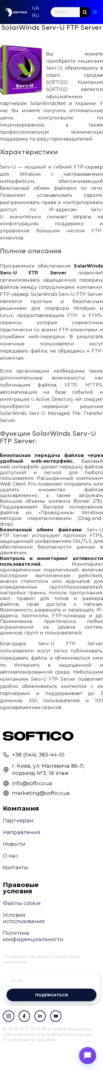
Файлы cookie (22, 903)
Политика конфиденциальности (33, 936)
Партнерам (18, 820)
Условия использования (24, 918)
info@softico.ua (32, 783)
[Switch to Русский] (36, 15)
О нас (10, 856)
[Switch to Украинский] (35, 8)
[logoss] (16, 12)
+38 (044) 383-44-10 (38, 755)
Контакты (15, 867)
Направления (21, 832)
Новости (14, 844)
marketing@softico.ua (41, 793)
